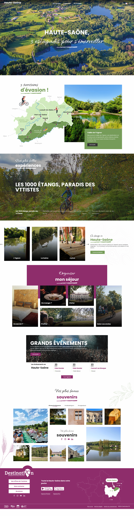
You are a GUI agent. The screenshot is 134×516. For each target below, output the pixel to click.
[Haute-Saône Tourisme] (12, 3)
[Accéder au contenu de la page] (67, 69)
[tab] (54, 405)
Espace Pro (56, 494)
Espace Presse (45, 494)
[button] (122, 3)
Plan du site (90, 506)
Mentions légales (98, 506)
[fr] (126, 3)
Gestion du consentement (110, 506)
